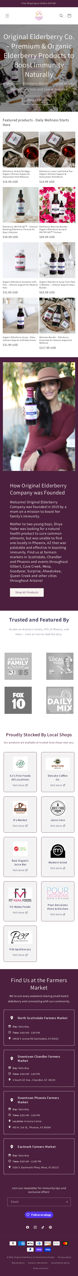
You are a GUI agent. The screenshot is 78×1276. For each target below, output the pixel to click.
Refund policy (18, 1263)
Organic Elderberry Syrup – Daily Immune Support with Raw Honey (19, 338)
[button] (7, 16)
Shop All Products (39, 100)
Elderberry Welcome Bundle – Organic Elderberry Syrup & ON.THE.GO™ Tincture (54, 229)
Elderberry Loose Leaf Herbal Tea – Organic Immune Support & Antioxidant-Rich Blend (56, 174)
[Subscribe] (67, 1202)
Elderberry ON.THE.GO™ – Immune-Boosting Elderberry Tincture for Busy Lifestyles (21, 229)
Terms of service (40, 1268)
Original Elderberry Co (24, 1257)
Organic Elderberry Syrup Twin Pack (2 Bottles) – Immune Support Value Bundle (57, 284)
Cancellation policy (60, 1263)
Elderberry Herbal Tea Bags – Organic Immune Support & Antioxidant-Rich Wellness (17, 174)
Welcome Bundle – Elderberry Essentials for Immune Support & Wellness (55, 340)
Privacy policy (64, 1257)
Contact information (38, 1263)
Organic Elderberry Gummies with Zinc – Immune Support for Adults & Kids (20, 284)
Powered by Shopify (45, 1257)
